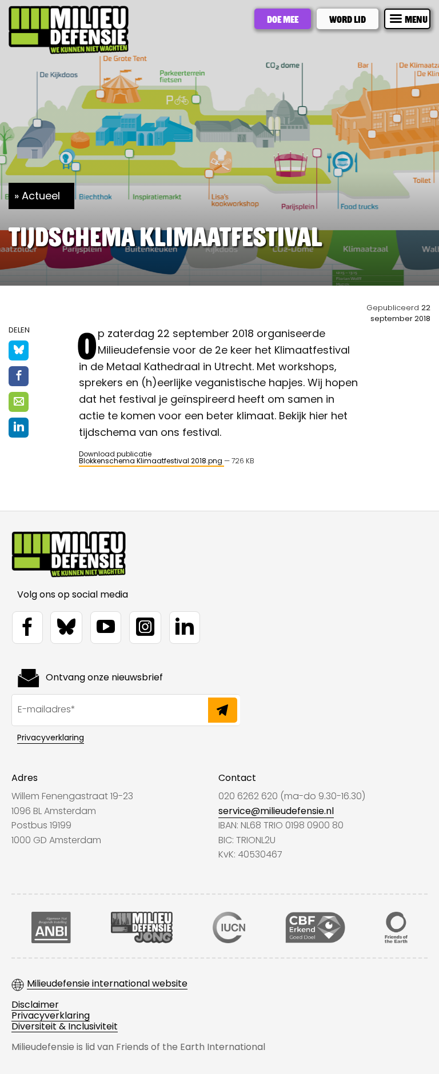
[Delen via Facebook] (19, 376)
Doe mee (282, 19)
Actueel (41, 196)
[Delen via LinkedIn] (19, 428)
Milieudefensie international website (107, 984)
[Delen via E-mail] (19, 402)
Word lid (347, 19)
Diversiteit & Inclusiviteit (64, 1026)
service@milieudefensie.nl (276, 810)
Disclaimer (35, 1005)
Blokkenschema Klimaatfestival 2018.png (151, 461)
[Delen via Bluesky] (19, 350)
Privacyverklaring (50, 737)
